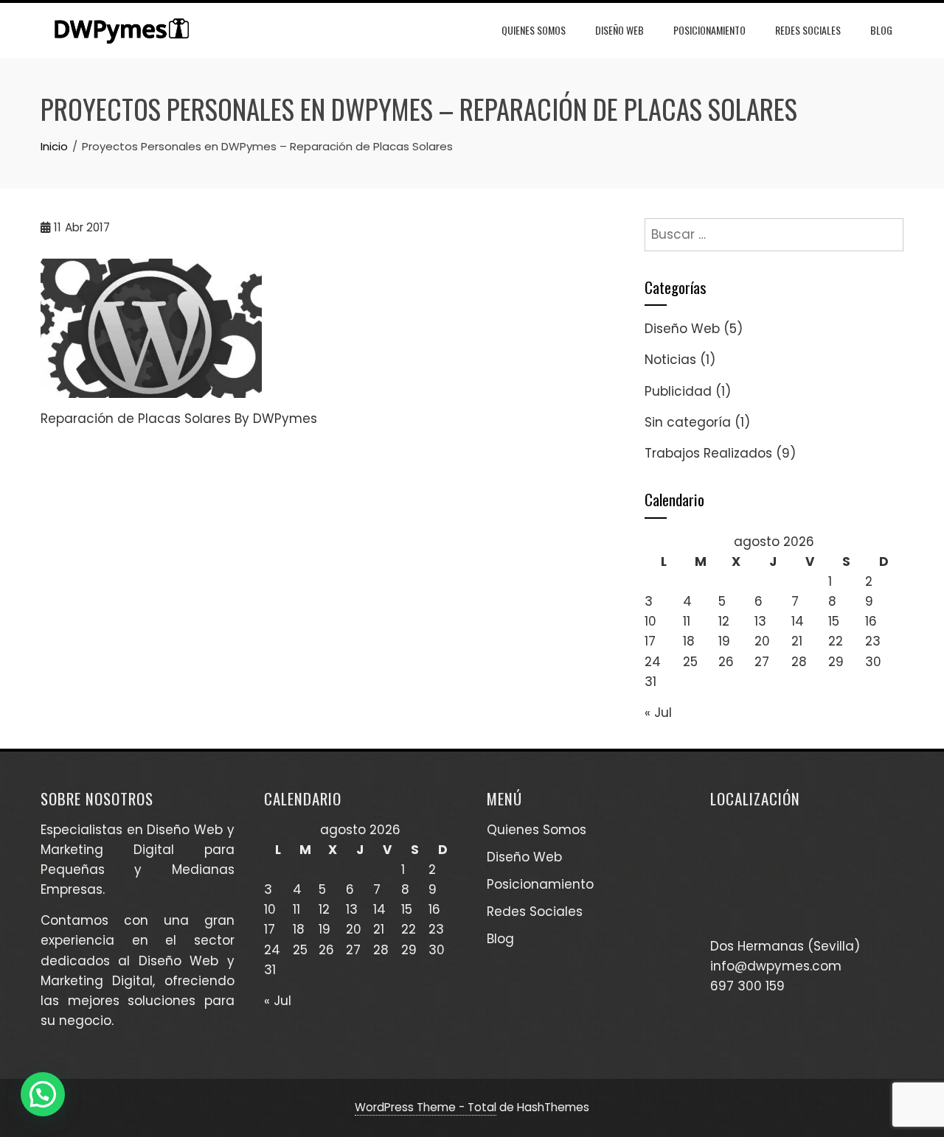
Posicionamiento (709, 30)
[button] (43, 1094)
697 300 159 (747, 986)
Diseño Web (619, 30)
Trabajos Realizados (708, 453)
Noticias (670, 359)
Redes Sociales (808, 30)
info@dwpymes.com (775, 966)
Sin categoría (688, 422)
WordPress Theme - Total (425, 1107)
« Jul (658, 712)
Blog (881, 30)
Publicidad (678, 391)
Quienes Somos (534, 30)
